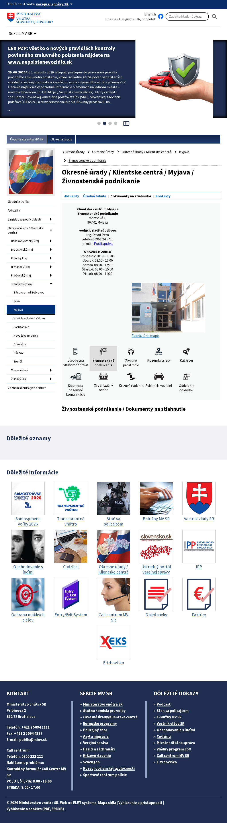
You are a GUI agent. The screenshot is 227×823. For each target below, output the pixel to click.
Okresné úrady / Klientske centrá (25, 230)
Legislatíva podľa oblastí (24, 219)
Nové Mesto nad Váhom (29, 318)
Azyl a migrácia (96, 736)
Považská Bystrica (26, 336)
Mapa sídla (107, 802)
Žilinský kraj (19, 379)
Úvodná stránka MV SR (26, 139)
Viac (11, 111)
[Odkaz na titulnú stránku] (31, 16)
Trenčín (18, 361)
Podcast (164, 704)
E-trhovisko (167, 762)
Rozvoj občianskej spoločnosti (109, 768)
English (150, 14)
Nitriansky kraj (20, 267)
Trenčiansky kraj (21, 284)
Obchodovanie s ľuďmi (176, 729)
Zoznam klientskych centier (27, 388)
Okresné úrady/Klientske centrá (110, 717)
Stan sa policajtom (173, 710)
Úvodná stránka (18, 202)
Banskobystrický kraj (25, 241)
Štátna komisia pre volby (104, 710)
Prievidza (20, 344)
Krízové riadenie (97, 755)
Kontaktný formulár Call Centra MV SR (36, 771)
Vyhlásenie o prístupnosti (140, 802)
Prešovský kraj (21, 275)
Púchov (18, 353)
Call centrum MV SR (173, 755)
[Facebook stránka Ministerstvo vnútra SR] (160, 16)
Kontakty (162, 196)
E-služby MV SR (169, 717)
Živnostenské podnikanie (87, 160)
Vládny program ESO (174, 749)
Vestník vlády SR (170, 723)
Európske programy (100, 723)
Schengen (91, 762)
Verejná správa (95, 742)
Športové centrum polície (105, 774)
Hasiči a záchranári (99, 749)
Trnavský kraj (19, 370)
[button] (23, 32)
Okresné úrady (61, 139)
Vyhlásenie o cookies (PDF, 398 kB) (35, 808)
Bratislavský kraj (22, 249)
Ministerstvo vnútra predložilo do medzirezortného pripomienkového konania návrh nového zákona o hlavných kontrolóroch (68, 55)
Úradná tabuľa (94, 196)
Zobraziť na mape (145, 335)
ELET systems (84, 802)
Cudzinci (164, 736)
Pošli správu (103, 243)
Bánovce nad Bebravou (29, 292)
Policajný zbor (95, 729)
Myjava (18, 310)
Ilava (17, 301)
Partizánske (21, 327)
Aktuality (14, 210)
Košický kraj (19, 258)
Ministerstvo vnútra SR (103, 704)
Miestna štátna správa (176, 742)
